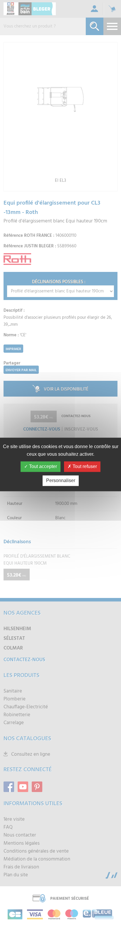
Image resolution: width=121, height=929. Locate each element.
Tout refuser (84, 466)
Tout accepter (42, 466)
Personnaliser (60, 480)
